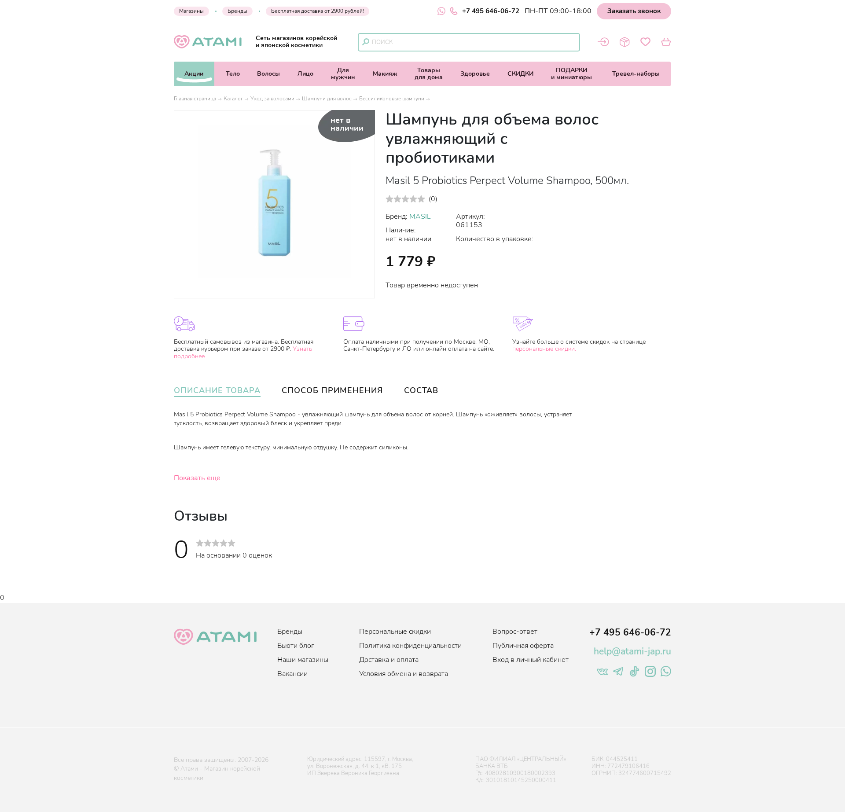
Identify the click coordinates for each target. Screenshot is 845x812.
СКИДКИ (520, 74)
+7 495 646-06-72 (490, 11)
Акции (193, 74)
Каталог (233, 98)
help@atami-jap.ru (632, 651)
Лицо (305, 74)
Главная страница (195, 98)
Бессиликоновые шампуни (391, 98)
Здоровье (475, 74)
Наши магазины (302, 660)
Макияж (385, 74)
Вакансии (292, 674)
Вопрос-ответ (514, 631)
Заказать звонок (634, 11)
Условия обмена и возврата (403, 674)
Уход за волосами (272, 98)
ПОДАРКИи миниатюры (571, 73)
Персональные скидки (395, 631)
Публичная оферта (523, 645)
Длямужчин (343, 73)
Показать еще (197, 478)
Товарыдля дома (429, 73)
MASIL (420, 216)
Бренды (237, 11)
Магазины (191, 11)
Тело (233, 74)
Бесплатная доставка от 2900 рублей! (317, 11)
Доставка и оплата (389, 660)
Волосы (268, 74)
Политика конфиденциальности (410, 645)
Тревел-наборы (636, 74)
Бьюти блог (295, 645)
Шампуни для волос (327, 98)
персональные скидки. (544, 349)
